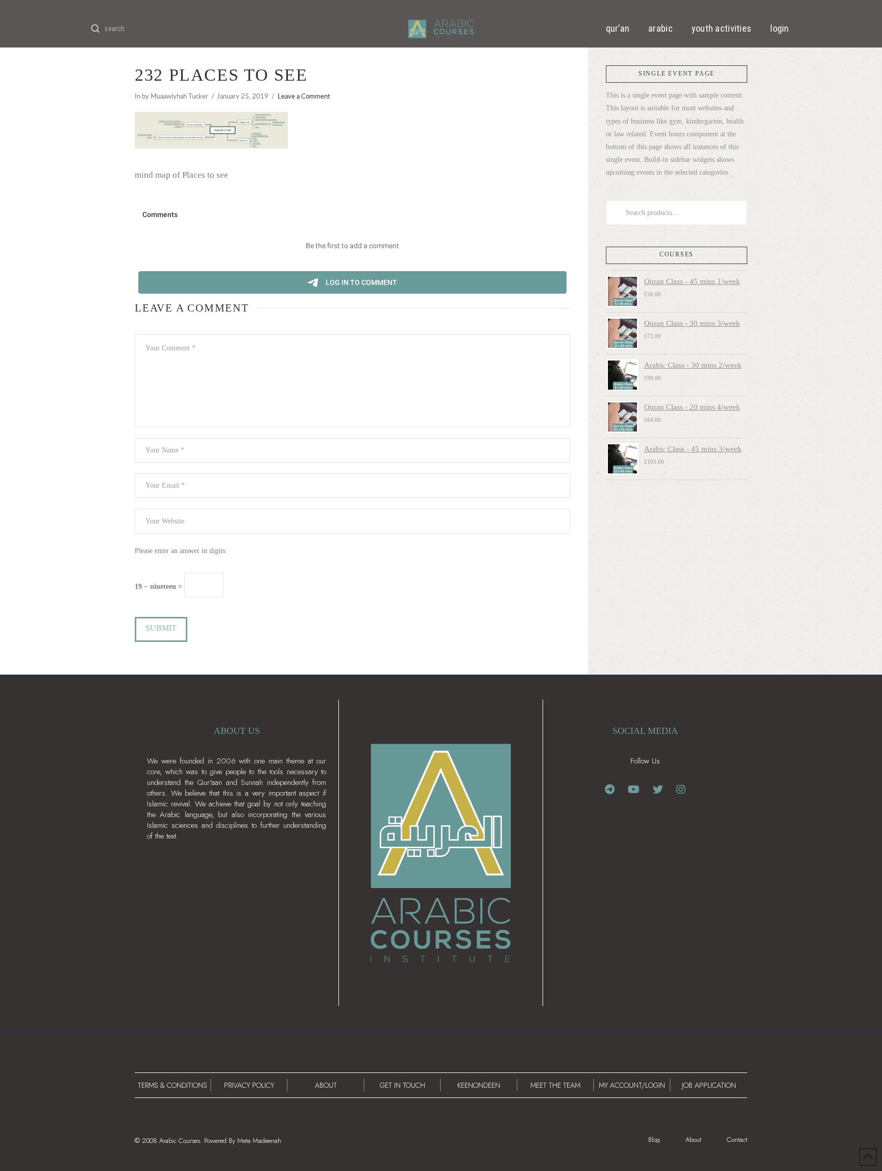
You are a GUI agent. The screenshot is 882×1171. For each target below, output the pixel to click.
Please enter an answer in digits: (181, 551)
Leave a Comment (304, 96)
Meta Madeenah (259, 1140)
